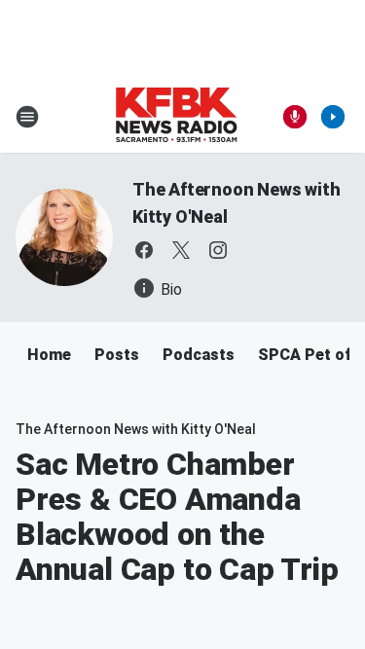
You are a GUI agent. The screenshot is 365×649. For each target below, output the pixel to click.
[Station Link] (176, 117)
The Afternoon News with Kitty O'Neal (136, 429)
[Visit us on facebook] (144, 250)
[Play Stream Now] (333, 116)
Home (49, 354)
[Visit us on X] (181, 250)
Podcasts (199, 354)
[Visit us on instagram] (218, 250)
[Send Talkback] (295, 116)
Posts (116, 354)
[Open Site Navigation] (27, 116)
